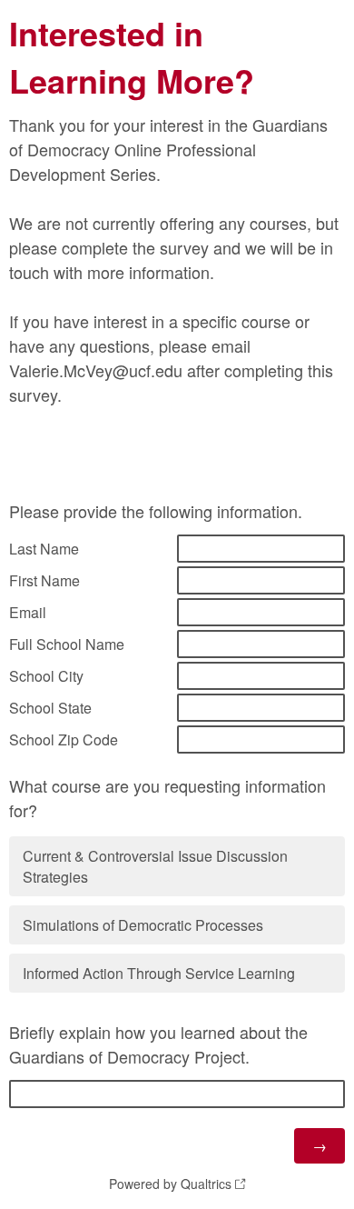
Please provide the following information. (155, 511)
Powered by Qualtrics (170, 1183)
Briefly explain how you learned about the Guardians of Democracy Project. (158, 1044)
